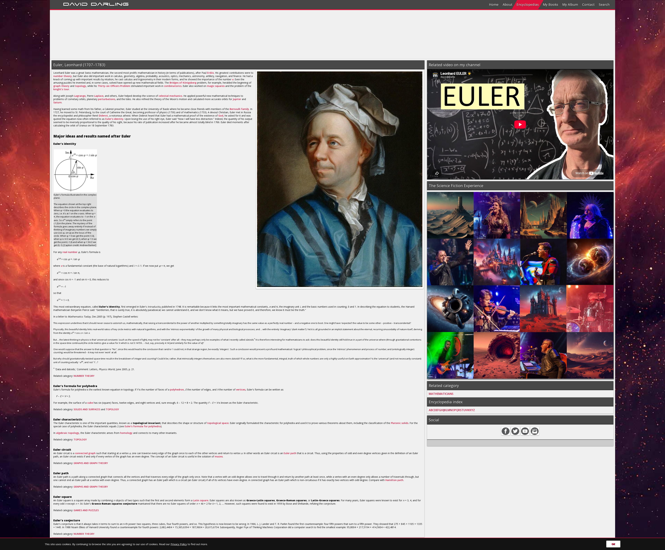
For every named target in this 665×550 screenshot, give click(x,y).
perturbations (106, 99)
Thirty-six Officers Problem (114, 86)
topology (80, 86)
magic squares (216, 86)
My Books (550, 4)
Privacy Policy (179, 544)
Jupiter (237, 99)
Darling (110, 4)
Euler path (290, 453)
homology (126, 433)
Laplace (98, 95)
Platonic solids (399, 423)
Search (604, 4)
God (220, 115)
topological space (218, 423)
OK (613, 544)
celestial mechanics (170, 95)
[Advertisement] (154, 34)
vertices (240, 389)
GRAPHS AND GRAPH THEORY (91, 463)
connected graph (85, 453)
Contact (588, 4)
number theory (62, 76)
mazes (219, 456)
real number (70, 252)
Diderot (103, 115)
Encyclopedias (528, 4)
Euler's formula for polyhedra (143, 426)
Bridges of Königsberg (183, 82)
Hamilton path (394, 480)
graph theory (61, 86)
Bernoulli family (239, 109)
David (75, 4)
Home (494, 4)
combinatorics (172, 86)
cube (90, 402)
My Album (570, 4)
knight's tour (61, 89)
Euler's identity (114, 119)
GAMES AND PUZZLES (86, 510)
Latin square (200, 500)
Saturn (57, 102)
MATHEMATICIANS (441, 394)
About (507, 4)
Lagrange (80, 95)
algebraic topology (67, 433)
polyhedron (177, 389)
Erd (209, 72)
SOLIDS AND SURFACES (87, 409)
